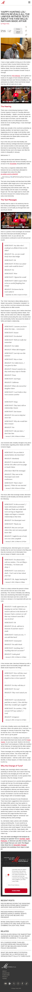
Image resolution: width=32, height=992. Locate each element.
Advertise (6, 973)
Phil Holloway (16, 76)
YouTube (22, 839)
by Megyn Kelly (5, 23)
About (4, 971)
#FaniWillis (13, 163)
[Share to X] (26, 27)
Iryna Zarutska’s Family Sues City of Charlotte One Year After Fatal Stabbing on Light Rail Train (15, 923)
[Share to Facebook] (26, 31)
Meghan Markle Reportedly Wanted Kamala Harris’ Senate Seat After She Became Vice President (14, 914)
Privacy (5, 976)
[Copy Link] (26, 35)
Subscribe (6, 975)
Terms (4, 978)
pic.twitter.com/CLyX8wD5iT (9, 174)
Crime (18, 29)
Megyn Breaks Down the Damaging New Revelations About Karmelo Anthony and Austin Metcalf (15, 905)
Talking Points (18, 32)
